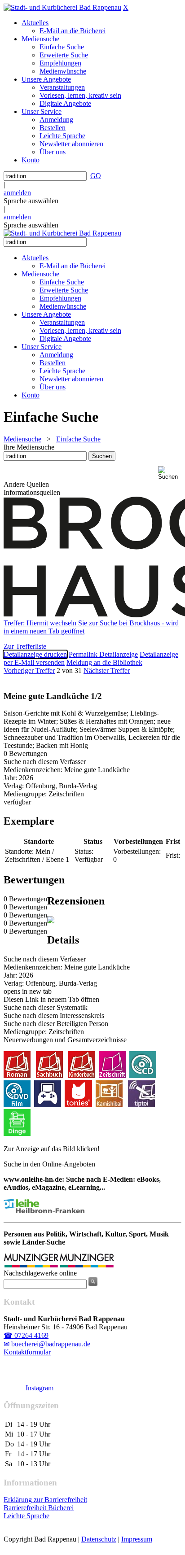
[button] (169, 473)
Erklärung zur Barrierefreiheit (45, 1499)
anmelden (17, 193)
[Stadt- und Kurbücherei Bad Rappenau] (62, 7)
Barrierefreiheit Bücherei (39, 1507)
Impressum (136, 1539)
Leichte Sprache (26, 1516)
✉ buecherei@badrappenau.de (47, 1344)
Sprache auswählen (31, 201)
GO (95, 175)
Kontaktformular (27, 1352)
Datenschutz (98, 1539)
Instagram (38, 1388)
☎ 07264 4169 (26, 1335)
